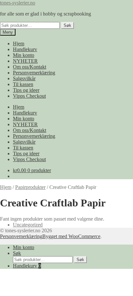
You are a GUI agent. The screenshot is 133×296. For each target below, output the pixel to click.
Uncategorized (28, 224)
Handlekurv (25, 49)
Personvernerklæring (34, 72)
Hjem (18, 43)
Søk (67, 25)
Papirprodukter (30, 187)
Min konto (23, 55)
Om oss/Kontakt (29, 67)
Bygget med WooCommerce (71, 236)
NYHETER (25, 61)
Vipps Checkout (29, 96)
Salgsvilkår (24, 78)
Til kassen (23, 84)
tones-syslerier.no (17, 2)
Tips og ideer (26, 90)
